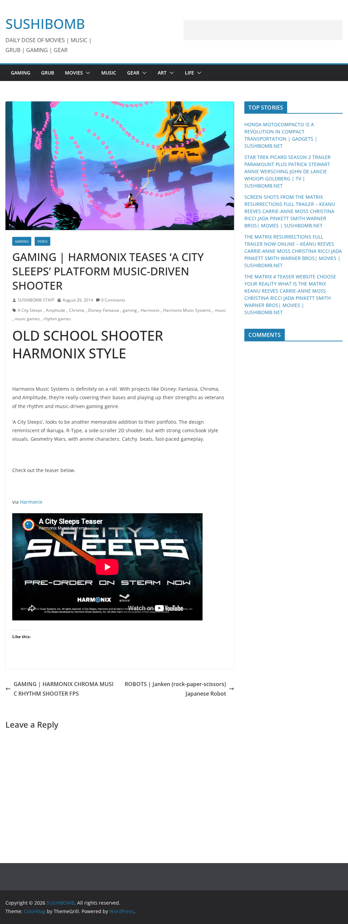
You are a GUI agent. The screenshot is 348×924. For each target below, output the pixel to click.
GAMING (20, 72)
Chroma (76, 310)
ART (162, 72)
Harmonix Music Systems (187, 310)
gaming (130, 310)
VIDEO (42, 241)
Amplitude (55, 310)
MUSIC (108, 72)
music (220, 310)
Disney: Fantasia (103, 310)
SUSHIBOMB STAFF (36, 300)
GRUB (47, 72)
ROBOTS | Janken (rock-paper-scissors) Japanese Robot (175, 689)
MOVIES (74, 72)
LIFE (189, 72)
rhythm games (57, 319)
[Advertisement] (263, 30)
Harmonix (150, 310)
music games (27, 319)
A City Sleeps (30, 310)
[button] (86, 73)
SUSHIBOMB (45, 23)
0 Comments (113, 300)
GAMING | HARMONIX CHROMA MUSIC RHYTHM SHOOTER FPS (64, 689)
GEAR (133, 72)
